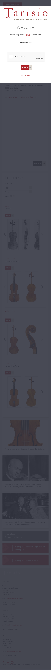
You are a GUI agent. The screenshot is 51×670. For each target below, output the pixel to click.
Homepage (25, 75)
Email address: (26, 42)
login (28, 34)
